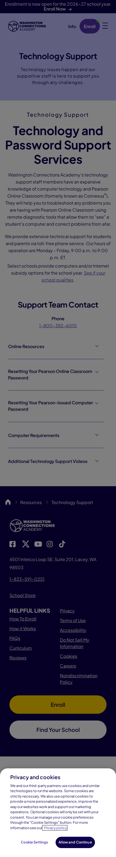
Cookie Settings (34, 842)
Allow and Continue (75, 842)
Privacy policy (55, 828)
